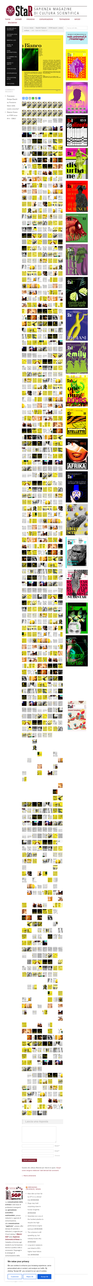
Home (7, 19)
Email (57, 1151)
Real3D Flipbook (41, 28)
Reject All (29, 1276)
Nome (57, 1146)
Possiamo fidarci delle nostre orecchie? (13, 105)
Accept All (44, 1276)
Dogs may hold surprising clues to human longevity (34, 1206)
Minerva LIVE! (11, 40)
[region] (29, 1269)
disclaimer (12, 23)
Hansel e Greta (10, 63)
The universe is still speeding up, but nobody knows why (34, 1235)
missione (31, 19)
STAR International (12, 51)
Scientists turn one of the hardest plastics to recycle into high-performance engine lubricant (35, 1222)
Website (57, 1156)
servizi (77, 19)
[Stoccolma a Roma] (46, 10)
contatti (18, 19)
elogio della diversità (11, 29)
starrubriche (12, 73)
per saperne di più (11, 78)
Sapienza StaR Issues (12, 35)
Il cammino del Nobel (12, 57)
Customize (15, 1276)
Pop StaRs (10, 83)
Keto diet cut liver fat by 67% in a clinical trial (35, 1196)
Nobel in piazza (10, 45)
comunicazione (46, 19)
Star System (11, 69)
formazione (65, 19)
